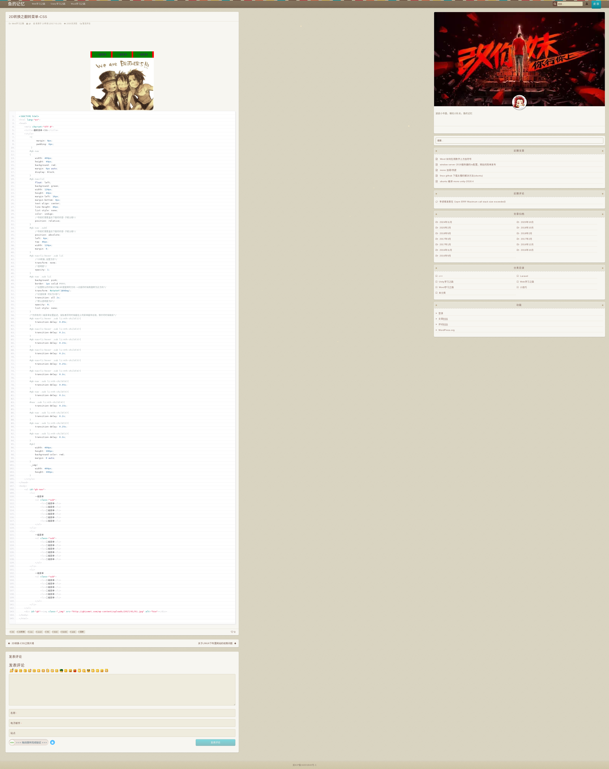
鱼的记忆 (16, 4)
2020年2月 (445, 227)
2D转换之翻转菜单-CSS (28, 17)
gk (30, 24)
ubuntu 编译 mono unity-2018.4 (457, 181)
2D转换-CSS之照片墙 (23, 643)
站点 (12, 733)
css (31, 632)
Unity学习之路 (58, 4)
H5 (48, 632)
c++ (441, 276)
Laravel (524, 276)
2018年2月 (526, 233)
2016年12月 (527, 244)
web (73, 632)
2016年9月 (445, 255)
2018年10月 (527, 227)
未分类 (442, 293)
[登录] (586, 3)
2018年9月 (445, 233)
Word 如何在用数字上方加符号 (456, 159)
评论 (443, 324)
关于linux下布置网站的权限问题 (215, 643)
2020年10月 (527, 222)
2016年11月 (446, 250)
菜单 (82, 632)
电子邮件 (16, 723)
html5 (64, 632)
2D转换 (22, 632)
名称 (13, 713)
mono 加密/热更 (448, 170)
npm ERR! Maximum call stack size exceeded (480, 201)
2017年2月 (526, 239)
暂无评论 (86, 24)
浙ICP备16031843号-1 (304, 765)
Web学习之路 (38, 4)
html (55, 632)
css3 (40, 632)
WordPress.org (447, 330)
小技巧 (523, 287)
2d (13, 632)
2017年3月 (445, 239)
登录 (441, 313)
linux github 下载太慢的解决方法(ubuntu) (461, 175)
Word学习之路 (78, 4)
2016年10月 (527, 250)
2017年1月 (445, 244)
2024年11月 (446, 222)
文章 (443, 319)
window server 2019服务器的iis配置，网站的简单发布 (468, 164)
